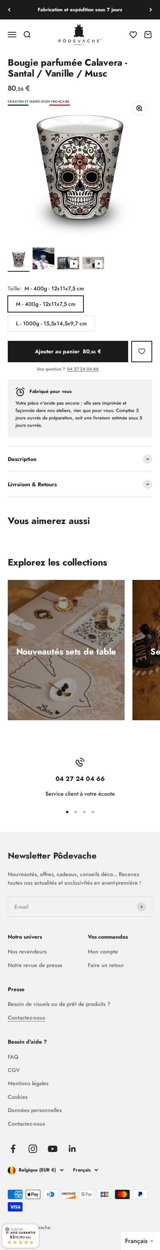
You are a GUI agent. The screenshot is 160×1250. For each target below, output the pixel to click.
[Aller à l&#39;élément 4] (93, 264)
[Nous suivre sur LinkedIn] (72, 1149)
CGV (14, 1070)
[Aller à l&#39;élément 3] (68, 264)
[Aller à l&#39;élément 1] (19, 260)
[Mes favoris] (141, 351)
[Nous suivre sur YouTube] (52, 1149)
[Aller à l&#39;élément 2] (43, 260)
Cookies (18, 1097)
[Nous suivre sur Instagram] (33, 1149)
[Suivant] (151, 9)
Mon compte (103, 951)
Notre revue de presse (35, 965)
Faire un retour (106, 965)
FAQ (13, 1057)
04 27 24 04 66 (83, 369)
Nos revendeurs (27, 951)
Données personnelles (35, 1110)
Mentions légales (28, 1083)
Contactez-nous (26, 1017)
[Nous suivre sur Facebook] (13, 1149)
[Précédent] (9, 9)
